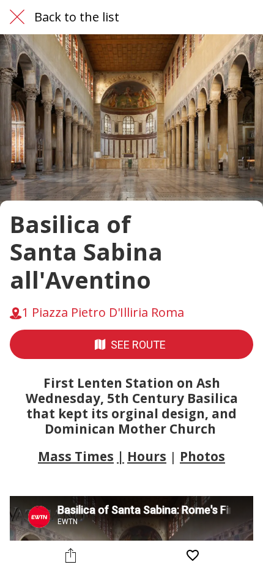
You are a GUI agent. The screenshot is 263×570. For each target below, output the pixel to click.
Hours (146, 456)
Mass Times (76, 456)
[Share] (71, 555)
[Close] (17, 17)
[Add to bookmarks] (192, 555)
